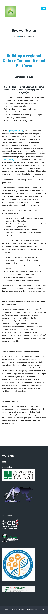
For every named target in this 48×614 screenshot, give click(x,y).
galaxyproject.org (16, 131)
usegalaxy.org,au (9, 159)
